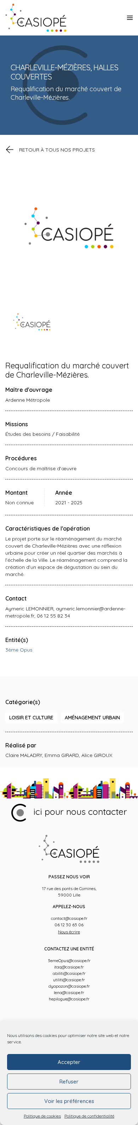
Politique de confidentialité (89, 1116)
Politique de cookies (42, 1116)
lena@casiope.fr (69, 992)
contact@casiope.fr (69, 918)
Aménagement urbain (92, 717)
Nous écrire (69, 931)
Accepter (69, 1062)
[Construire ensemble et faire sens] (36, 17)
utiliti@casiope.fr (69, 979)
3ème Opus (19, 650)
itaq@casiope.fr (69, 967)
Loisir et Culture (31, 717)
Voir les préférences (69, 1101)
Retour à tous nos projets (57, 150)
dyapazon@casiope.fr (69, 986)
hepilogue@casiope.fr (69, 998)
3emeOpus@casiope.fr (69, 960)
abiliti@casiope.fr (69, 973)
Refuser (69, 1081)
